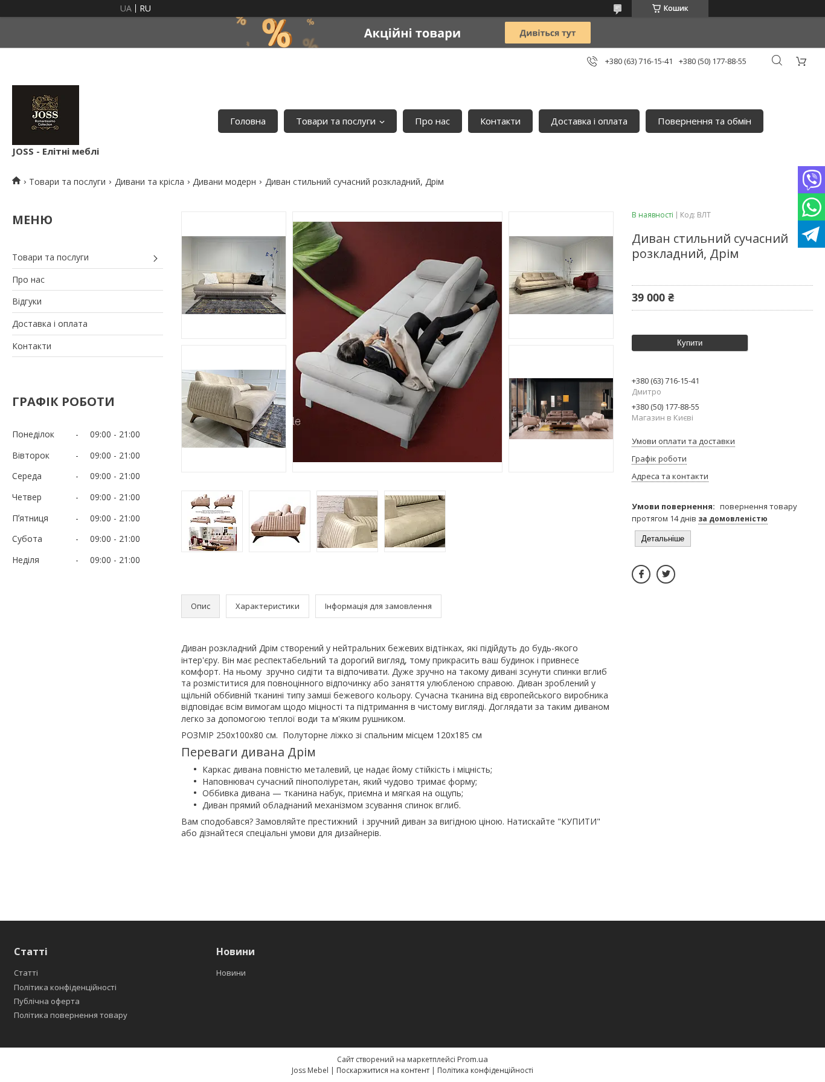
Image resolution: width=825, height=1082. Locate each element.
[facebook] (641, 574)
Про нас (432, 121)
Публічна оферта (47, 1001)
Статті (26, 972)
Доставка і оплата (589, 121)
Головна (248, 121)
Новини (231, 972)
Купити (689, 342)
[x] (665, 574)
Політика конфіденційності (65, 987)
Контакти (500, 121)
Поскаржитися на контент (382, 1070)
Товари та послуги (336, 121)
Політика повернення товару (70, 1015)
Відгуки (27, 301)
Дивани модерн (224, 181)
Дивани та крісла (149, 181)
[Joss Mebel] (45, 115)
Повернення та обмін (704, 121)
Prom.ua (472, 1059)
